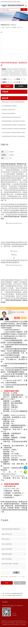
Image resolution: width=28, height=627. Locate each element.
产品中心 (8, 27)
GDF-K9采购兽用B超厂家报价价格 (13, 595)
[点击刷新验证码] (16, 572)
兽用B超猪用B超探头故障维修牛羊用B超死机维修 (13, 125)
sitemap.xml (10, 624)
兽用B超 (14, 27)
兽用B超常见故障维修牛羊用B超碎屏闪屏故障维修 (14, 128)
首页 (3, 27)
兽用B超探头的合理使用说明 (8, 113)
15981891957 (25, 467)
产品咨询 (7, 86)
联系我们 (20, 86)
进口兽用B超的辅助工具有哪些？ (10, 105)
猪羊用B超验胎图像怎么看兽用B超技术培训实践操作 (14, 121)
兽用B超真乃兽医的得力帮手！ (9, 109)
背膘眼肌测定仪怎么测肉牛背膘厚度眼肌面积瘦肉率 (14, 102)
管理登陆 (5, 624)
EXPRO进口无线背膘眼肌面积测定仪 (14, 593)
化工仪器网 (23, 624)
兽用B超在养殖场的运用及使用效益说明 (11, 117)
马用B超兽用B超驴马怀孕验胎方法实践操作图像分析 (14, 136)
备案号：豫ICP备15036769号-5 (19, 622)
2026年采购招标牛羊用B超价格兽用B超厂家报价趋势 (14, 132)
